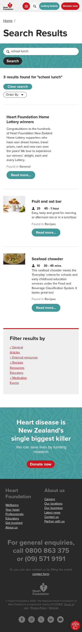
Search (13, 61)
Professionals (14, 514)
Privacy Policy (39, 608)
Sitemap (53, 608)
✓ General (16, 347)
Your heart (12, 510)
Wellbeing (12, 505)
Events (14, 383)
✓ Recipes (16, 362)
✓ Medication (18, 378)
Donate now (70, 6)
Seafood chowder (47, 258)
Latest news (52, 512)
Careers (49, 499)
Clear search (18, 86)
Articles (15, 352)
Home (7, 21)
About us (11, 527)
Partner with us (54, 521)
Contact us (51, 517)
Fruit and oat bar (46, 201)
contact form (40, 574)
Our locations (53, 503)
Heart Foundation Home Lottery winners (28, 119)
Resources (17, 368)
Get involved (14, 523)
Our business (53, 508)
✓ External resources (24, 357)
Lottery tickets (49, 6)
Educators (16, 373)
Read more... (21, 175)
